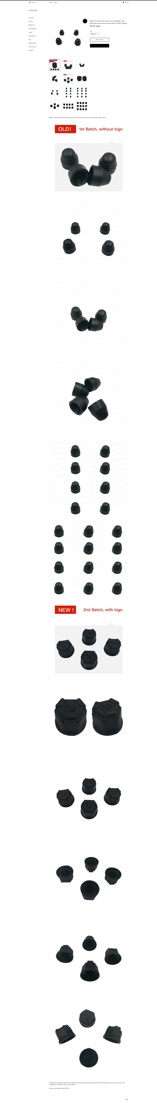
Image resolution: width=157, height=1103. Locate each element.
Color (91, 31)
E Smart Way (33, 10)
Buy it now (99, 45)
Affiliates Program (32, 43)
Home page (31, 17)
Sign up (55, 2)
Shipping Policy (32, 36)
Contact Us (31, 50)
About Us (31, 21)
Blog (38, 39)
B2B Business (32, 25)
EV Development (32, 28)
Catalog (30, 32)
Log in (50, 2)
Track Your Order (32, 46)
